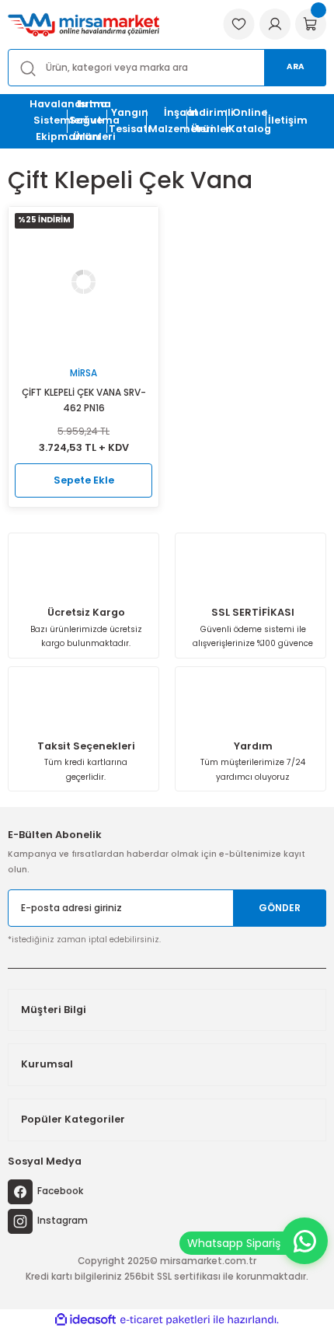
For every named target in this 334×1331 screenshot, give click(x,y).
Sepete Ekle (84, 480)
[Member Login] (275, 24)
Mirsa (83, 373)
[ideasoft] (85, 1320)
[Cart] (310, 24)
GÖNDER (280, 908)
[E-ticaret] (165, 1320)
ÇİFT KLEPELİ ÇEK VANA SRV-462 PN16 (84, 400)
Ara (295, 66)
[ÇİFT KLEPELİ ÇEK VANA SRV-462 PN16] (83, 282)
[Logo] (83, 24)
